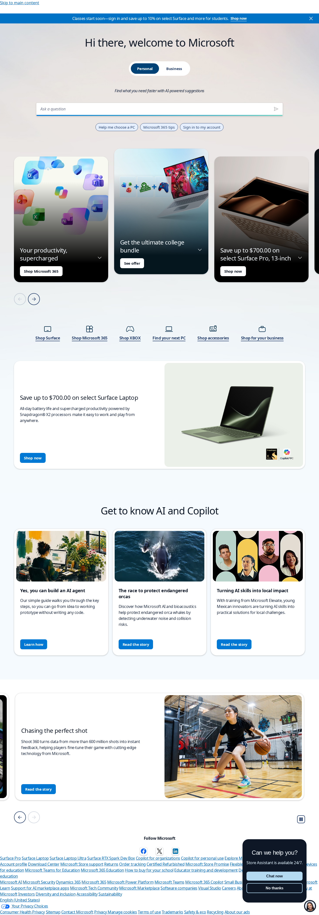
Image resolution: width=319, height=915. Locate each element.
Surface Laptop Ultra (68, 858)
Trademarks (172, 912)
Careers (229, 888)
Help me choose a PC (117, 127)
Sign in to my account (201, 127)
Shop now (239, 18)
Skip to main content (19, 2)
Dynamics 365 (68, 882)
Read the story (136, 644)
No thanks (274, 888)
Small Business (237, 882)
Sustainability (110, 894)
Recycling (215, 912)
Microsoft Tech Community (94, 888)
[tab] (145, 68)
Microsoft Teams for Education (52, 870)
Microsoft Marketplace (139, 888)
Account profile (13, 864)
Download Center (43, 864)
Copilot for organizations (158, 858)
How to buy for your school (149, 870)
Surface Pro (10, 858)
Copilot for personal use (202, 858)
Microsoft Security (39, 882)
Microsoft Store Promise (207, 864)
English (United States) (20, 900)
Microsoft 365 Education (102, 870)
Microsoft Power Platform (130, 882)
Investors (26, 894)
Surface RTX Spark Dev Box (111, 858)
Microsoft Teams (169, 882)
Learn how (33, 644)
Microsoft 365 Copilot (204, 882)
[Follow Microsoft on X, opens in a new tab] (159, 851)
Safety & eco (195, 912)
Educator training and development (206, 870)
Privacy (101, 912)
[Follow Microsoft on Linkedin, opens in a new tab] (175, 851)
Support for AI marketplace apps (40, 888)
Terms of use (149, 912)
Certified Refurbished (165, 864)
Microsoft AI (11, 882)
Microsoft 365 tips (159, 127)
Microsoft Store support (81, 864)
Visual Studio (209, 888)
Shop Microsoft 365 (41, 271)
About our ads (237, 912)
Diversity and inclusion (56, 894)
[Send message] (276, 108)
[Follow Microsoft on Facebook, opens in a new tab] (144, 851)
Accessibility (87, 894)
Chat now (274, 876)
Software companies (178, 888)
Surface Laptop (35, 858)
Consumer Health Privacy (22, 912)
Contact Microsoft (77, 912)
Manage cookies (122, 912)
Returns (111, 864)
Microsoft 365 (93, 882)
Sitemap (53, 912)
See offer (132, 263)
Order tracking (132, 864)
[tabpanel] (159, 284)
